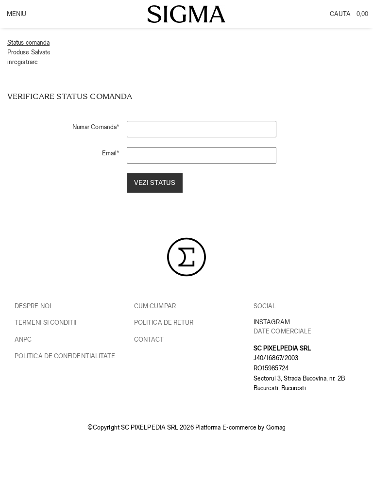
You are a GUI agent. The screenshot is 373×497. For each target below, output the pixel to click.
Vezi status (154, 183)
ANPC (23, 339)
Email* (110, 153)
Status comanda (28, 42)
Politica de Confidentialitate (65, 356)
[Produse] (16, 17)
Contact (149, 339)
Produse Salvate (29, 52)
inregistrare (22, 62)
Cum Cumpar (155, 306)
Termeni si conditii (46, 322)
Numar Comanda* (95, 127)
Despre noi (33, 306)
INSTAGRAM (272, 322)
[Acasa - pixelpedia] (186, 14)
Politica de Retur (163, 322)
